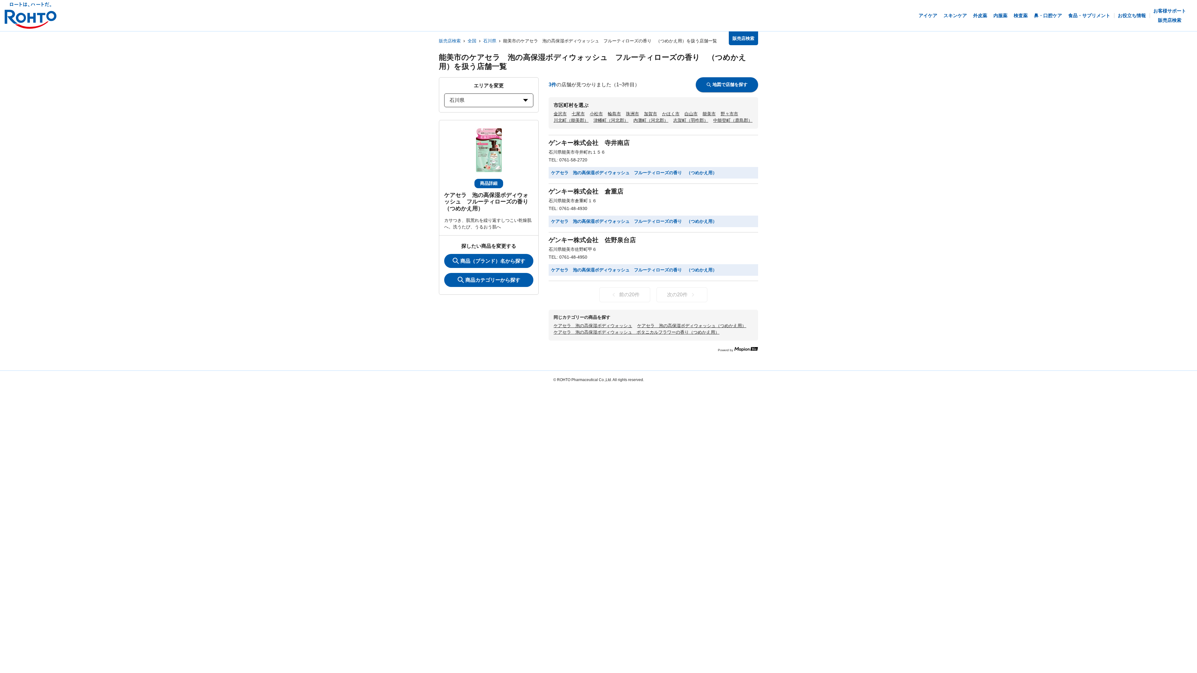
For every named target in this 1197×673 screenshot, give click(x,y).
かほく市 (671, 113)
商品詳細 (489, 183)
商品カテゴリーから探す (492, 280)
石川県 (489, 40)
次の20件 (677, 294)
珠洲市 (632, 113)
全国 (472, 40)
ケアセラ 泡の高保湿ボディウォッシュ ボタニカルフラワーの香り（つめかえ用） (636, 332)
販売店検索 (450, 40)
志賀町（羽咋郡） (690, 120)
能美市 (709, 113)
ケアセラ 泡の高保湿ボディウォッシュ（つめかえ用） (691, 325)
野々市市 (729, 113)
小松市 (596, 113)
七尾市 (578, 113)
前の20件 (629, 294)
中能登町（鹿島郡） (732, 120)
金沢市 (560, 113)
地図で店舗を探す (730, 84)
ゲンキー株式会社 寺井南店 (589, 142)
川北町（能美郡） (571, 120)
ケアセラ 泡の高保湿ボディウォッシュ (593, 325)
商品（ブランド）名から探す (492, 261)
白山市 (691, 113)
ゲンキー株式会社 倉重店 (586, 191)
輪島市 (614, 113)
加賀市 (650, 113)
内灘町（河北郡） (650, 120)
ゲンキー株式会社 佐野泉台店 (592, 239)
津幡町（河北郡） (611, 120)
